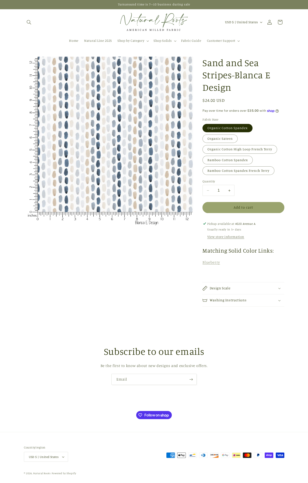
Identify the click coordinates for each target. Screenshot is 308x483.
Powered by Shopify (64, 473)
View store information (225, 237)
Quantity (208, 181)
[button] (29, 22)
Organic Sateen (220, 138)
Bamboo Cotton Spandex (227, 160)
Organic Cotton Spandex (227, 128)
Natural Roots (42, 473)
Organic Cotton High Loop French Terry (239, 149)
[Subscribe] (191, 379)
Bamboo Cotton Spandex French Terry (238, 170)
